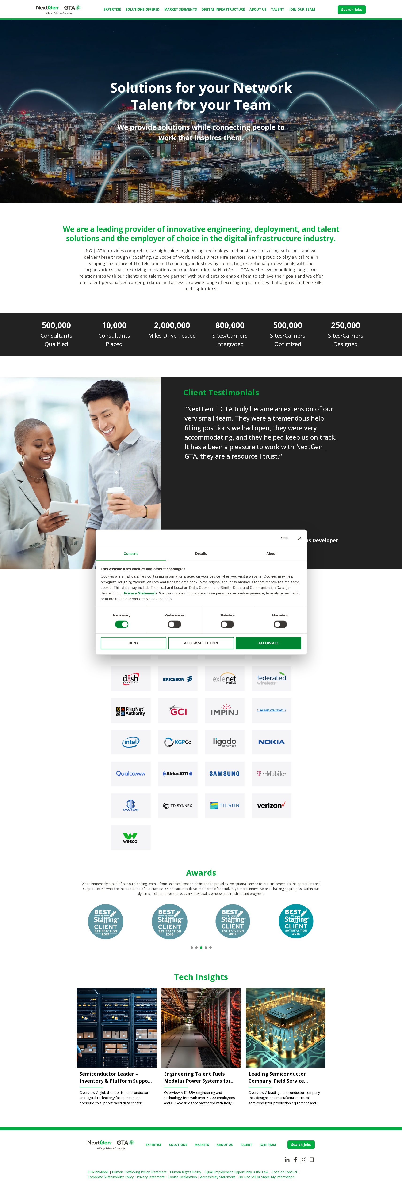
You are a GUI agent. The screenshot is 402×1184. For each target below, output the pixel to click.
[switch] (174, 624)
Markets (202, 1145)
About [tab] (271, 553)
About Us (257, 9)
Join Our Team (302, 9)
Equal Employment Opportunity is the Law (236, 1172)
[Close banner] (299, 538)
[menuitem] (112, 9)
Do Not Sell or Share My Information (266, 1177)
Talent (277, 9)
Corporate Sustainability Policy (111, 1177)
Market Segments (180, 9)
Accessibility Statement (218, 1177)
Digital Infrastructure (223, 9)
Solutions (178, 1145)
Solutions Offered (143, 9)
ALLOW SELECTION (201, 643)
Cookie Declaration (183, 1177)
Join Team (268, 1145)
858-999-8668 (99, 1172)
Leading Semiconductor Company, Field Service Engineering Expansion (277, 1077)
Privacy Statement (140, 593)
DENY (133, 643)
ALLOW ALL (268, 643)
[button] (192, 947)
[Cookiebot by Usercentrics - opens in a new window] (267, 538)
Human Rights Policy (186, 1172)
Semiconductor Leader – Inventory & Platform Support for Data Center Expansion (116, 1077)
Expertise (112, 9)
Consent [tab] (131, 553)
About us (225, 1145)
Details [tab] (201, 553)
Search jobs (301, 1144)
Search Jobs (351, 9)
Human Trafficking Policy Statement (140, 1172)
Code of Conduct (285, 1172)
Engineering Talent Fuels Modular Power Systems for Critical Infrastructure (197, 1077)
